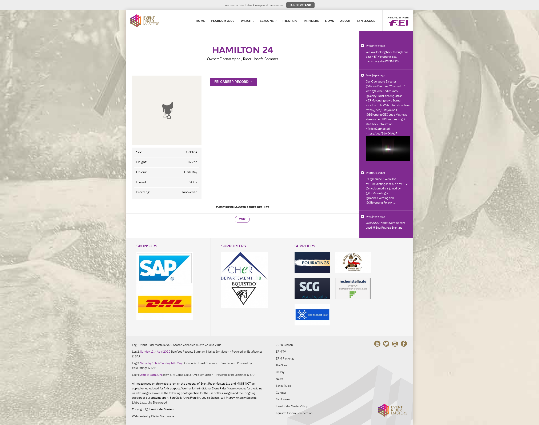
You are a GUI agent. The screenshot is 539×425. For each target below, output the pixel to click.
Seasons (267, 21)
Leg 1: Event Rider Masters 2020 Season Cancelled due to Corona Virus (176, 344)
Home (200, 21)
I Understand (300, 5)
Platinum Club (223, 21)
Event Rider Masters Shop (292, 406)
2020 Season (284, 344)
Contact (281, 392)
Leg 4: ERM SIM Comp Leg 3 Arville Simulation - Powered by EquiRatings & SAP (193, 374)
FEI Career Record (231, 82)
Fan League (366, 21)
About (345, 21)
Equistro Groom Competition (294, 413)
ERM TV (281, 351)
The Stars (290, 21)
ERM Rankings (285, 358)
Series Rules (283, 385)
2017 (242, 219)
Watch (246, 21)
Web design (139, 416)
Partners (311, 21)
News (329, 21)
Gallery (280, 372)
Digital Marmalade (162, 416)
